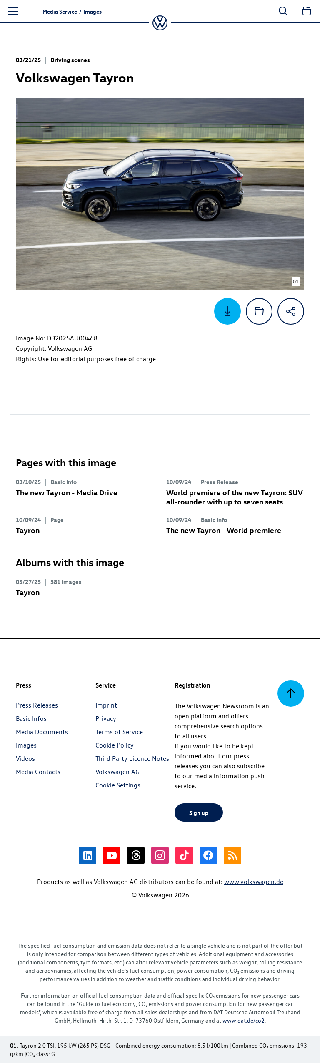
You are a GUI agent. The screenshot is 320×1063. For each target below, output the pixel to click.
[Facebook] (208, 855)
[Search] (283, 11)
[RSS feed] (232, 855)
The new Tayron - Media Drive (67, 492)
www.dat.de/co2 (243, 1020)
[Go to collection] (307, 11)
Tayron (28, 530)
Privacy (105, 718)
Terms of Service (119, 732)
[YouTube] (111, 855)
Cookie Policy (114, 745)
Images (26, 745)
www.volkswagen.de (253, 881)
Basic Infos (31, 718)
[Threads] (136, 855)
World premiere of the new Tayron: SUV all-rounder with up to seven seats (234, 496)
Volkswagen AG (117, 771)
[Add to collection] (259, 311)
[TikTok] (184, 855)
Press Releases (37, 705)
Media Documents (42, 732)
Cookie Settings (117, 785)
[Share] (291, 311)
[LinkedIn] (87, 855)
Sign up (198, 812)
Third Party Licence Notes (132, 758)
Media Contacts (38, 771)
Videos (25, 758)
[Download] (227, 311)
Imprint (106, 705)
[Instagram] (160, 855)
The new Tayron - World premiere (223, 530)
